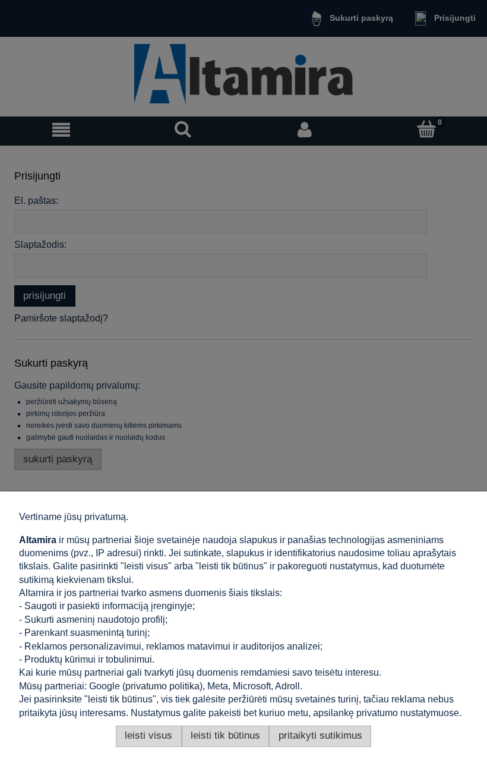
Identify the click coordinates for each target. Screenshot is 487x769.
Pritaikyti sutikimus (320, 735)
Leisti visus (148, 735)
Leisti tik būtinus (225, 735)
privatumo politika (162, 686)
